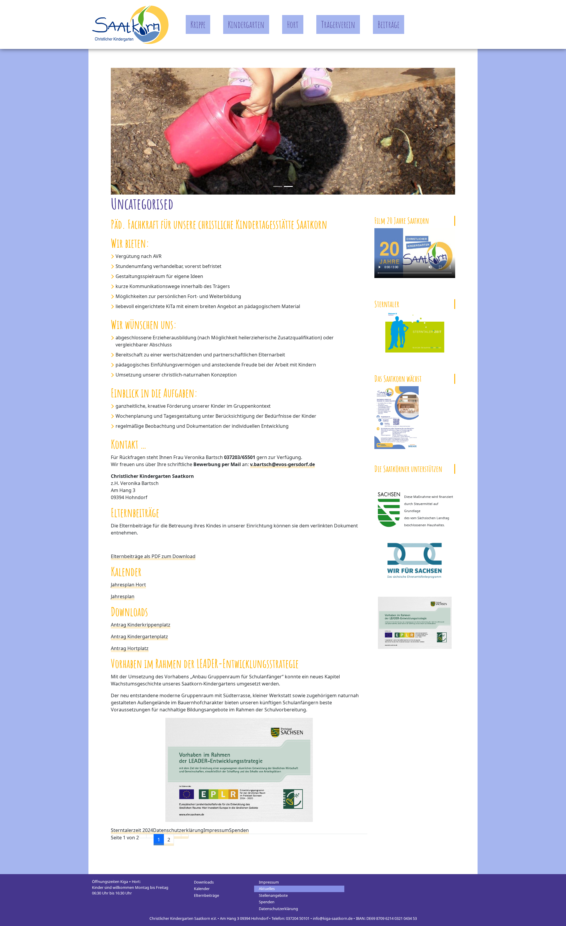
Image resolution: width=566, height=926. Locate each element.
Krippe (197, 24)
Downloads (204, 882)
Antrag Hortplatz (130, 648)
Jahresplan (122, 596)
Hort (293, 24)
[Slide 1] (288, 186)
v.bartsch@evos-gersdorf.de (282, 464)
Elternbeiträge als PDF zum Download (153, 556)
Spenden (239, 830)
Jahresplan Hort (128, 584)
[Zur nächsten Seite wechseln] (177, 836)
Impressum (216, 830)
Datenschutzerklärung (178, 830)
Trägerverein (338, 24)
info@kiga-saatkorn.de (333, 918)
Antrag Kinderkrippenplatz (140, 624)
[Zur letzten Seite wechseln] (185, 836)
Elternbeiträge (206, 895)
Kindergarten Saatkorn (130, 24)
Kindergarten (246, 24)
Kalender (202, 888)
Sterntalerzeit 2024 (132, 830)
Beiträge (388, 24)
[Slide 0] (277, 186)
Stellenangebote (273, 895)
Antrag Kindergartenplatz (139, 636)
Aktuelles (267, 888)
